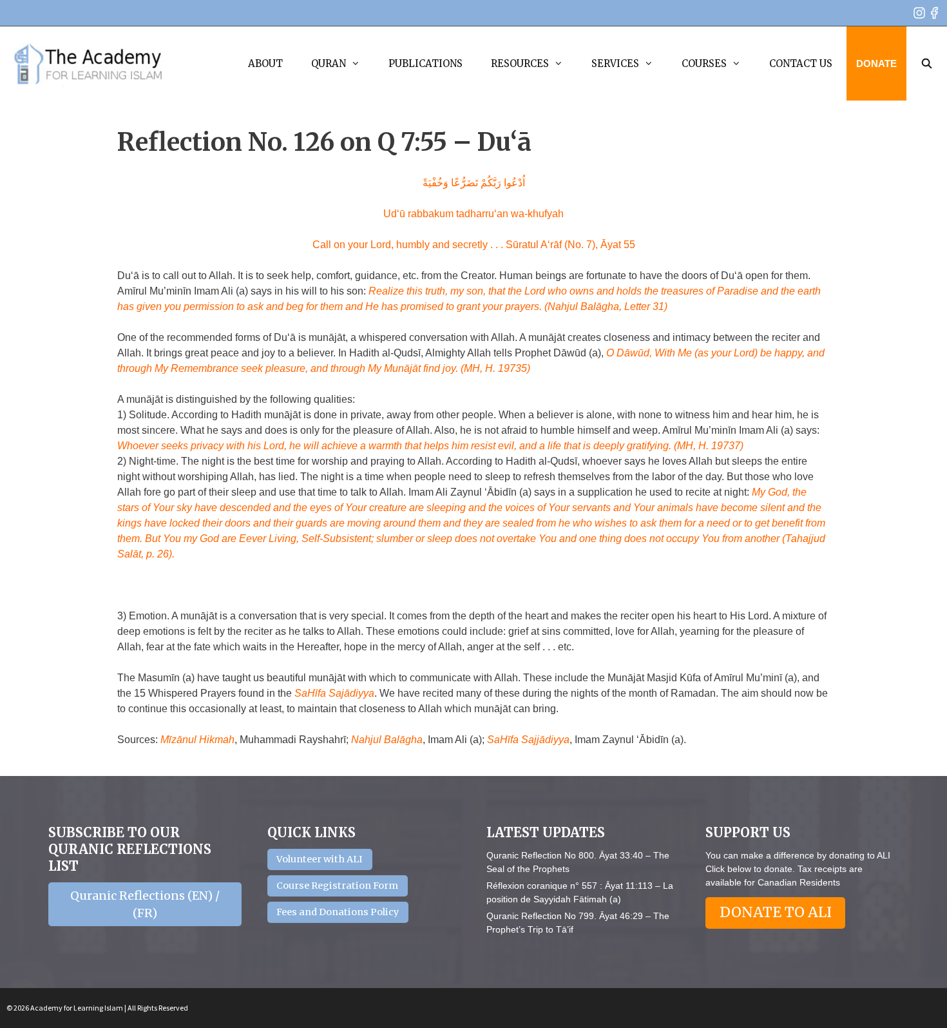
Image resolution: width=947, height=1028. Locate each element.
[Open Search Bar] (926, 63)
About (265, 63)
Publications (425, 63)
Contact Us (800, 63)
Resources (520, 63)
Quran (328, 63)
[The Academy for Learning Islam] (88, 63)
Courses (704, 63)
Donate (876, 63)
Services (615, 63)
